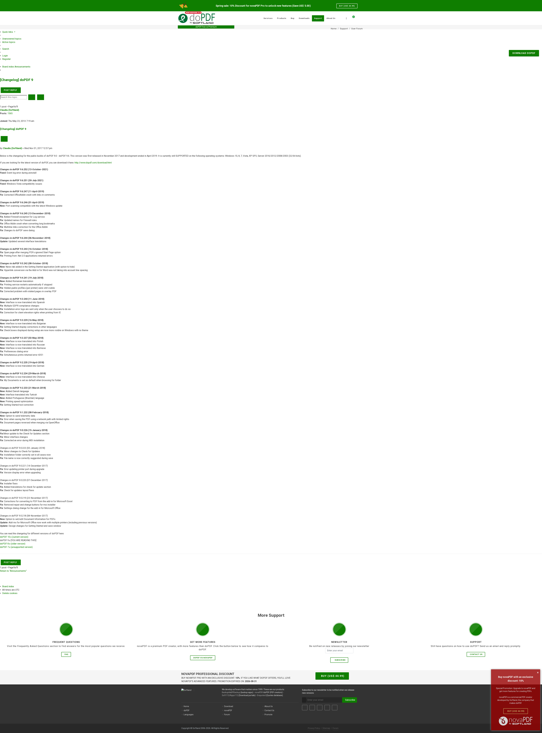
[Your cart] (352, 18)
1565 (10, 113)
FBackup (236, 692)
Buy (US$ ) (347, 6)
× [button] (538, 672)
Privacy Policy (314, 728)
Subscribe (340, 660)
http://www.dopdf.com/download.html (93, 162)
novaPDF (259, 692)
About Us (269, 706)
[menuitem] (11, 38)
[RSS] (334, 707)
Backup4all (227, 692)
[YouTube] (327, 707)
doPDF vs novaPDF (203, 658)
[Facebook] (304, 707)
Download (228, 706)
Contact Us (476, 654)
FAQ (66, 654)
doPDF (186, 710)
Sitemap (326, 728)
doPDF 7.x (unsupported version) (16, 547)
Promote (268, 714)
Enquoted (261, 695)
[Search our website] (361, 18)
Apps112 (234, 695)
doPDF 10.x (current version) (14, 537)
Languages (189, 714)
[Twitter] (312, 707)
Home (186, 706)
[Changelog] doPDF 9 (16, 80)
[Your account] (357, 17)
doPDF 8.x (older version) (12, 543)
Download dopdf (524, 53)
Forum (227, 714)
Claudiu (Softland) (9, 110)
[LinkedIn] (319, 707)
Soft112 (225, 695)
